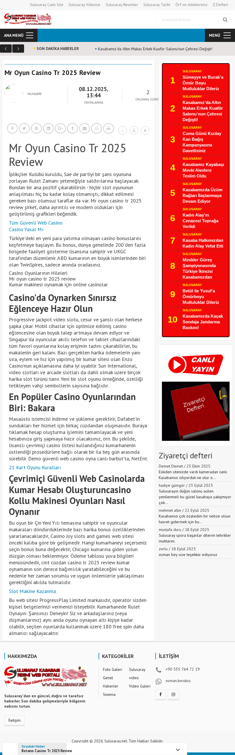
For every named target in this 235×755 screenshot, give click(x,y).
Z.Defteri (220, 4)
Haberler (110, 686)
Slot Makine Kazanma (32, 591)
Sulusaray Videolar (84, 4)
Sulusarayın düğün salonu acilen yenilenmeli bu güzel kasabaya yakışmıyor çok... (195, 496)
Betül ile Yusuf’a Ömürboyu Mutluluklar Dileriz (201, 296)
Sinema (109, 694)
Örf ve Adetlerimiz (191, 4)
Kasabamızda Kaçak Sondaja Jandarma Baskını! (203, 322)
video (134, 677)
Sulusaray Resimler (122, 4)
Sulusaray (192, 71)
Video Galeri (139, 686)
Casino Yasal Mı (26, 229)
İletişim (14, 720)
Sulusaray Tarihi (156, 4)
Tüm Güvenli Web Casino (35, 222)
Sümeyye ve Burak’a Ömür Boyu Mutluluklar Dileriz (203, 83)
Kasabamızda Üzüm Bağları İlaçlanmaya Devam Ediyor (202, 195)
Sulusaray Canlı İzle (46, 4)
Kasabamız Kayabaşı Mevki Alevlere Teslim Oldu (203, 170)
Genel (108, 677)
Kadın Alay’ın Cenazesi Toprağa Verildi (200, 221)
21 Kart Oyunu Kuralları (35, 467)
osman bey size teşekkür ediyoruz (188, 554)
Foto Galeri (112, 669)
